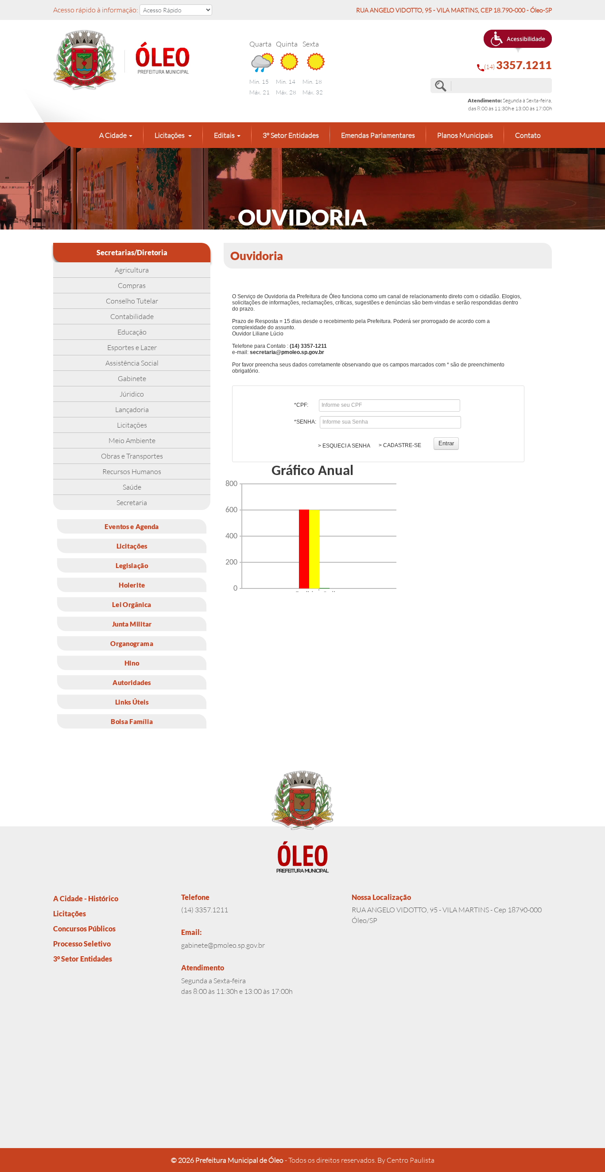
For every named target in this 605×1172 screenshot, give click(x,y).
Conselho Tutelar (132, 300)
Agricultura (132, 269)
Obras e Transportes (132, 456)
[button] (518, 41)
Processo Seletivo (82, 943)
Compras (132, 285)
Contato (528, 135)
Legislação (132, 565)
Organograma (131, 643)
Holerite (132, 584)
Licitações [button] (170, 135)
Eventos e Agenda (132, 526)
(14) (518, 64)
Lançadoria (132, 409)
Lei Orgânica (131, 604)
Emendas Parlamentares (378, 135)
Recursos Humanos (131, 471)
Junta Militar (132, 623)
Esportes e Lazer (132, 347)
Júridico (132, 393)
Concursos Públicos (84, 928)
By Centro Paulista (405, 1160)
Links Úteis (132, 701)
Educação (132, 331)
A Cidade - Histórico (85, 898)
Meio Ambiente (132, 440)
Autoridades (131, 682)
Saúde (132, 487)
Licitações (132, 425)
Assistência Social (132, 362)
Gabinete (132, 378)
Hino (131, 662)
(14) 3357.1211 (204, 909)
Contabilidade (132, 316)
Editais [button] (224, 135)
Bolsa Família (132, 721)
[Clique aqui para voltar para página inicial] (131, 60)
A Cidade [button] (113, 135)
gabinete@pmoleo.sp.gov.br (223, 945)
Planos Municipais (465, 135)
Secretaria (131, 502)
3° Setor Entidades (291, 135)
